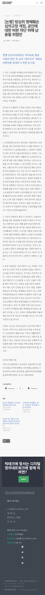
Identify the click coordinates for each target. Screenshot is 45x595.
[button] (41, 3)
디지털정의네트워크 (10, 581)
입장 (8, 15)
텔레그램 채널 (13, 500)
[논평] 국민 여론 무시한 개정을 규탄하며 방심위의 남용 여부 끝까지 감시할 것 (11, 422)
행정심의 (18, 15)
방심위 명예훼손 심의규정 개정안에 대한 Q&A (11, 404)
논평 (7, 441)
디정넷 (8, 40)
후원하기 (23, 479)
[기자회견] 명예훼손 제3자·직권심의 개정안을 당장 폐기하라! (30, 405)
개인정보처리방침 (10, 589)
